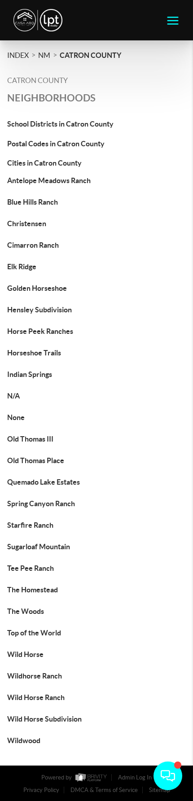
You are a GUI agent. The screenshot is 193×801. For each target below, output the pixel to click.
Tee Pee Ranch (30, 568)
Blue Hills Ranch (32, 202)
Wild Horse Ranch (36, 697)
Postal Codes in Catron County (56, 144)
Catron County (90, 55)
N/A (13, 395)
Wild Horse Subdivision (44, 718)
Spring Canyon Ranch (41, 503)
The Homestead (32, 589)
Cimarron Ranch (33, 245)
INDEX (18, 55)
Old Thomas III (30, 438)
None (16, 417)
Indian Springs (29, 374)
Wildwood (23, 740)
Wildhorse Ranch (34, 675)
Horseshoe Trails (34, 352)
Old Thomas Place (35, 460)
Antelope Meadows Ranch (49, 180)
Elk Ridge (21, 266)
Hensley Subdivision (39, 309)
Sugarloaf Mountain (38, 546)
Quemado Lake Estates (43, 482)
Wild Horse (25, 654)
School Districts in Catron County (60, 124)
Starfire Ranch (30, 525)
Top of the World (34, 632)
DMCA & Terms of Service (104, 790)
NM (44, 55)
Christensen (26, 223)
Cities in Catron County (44, 163)
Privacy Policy (41, 790)
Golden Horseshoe (37, 288)
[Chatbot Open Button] (168, 776)
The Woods (25, 611)
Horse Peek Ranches (40, 331)
